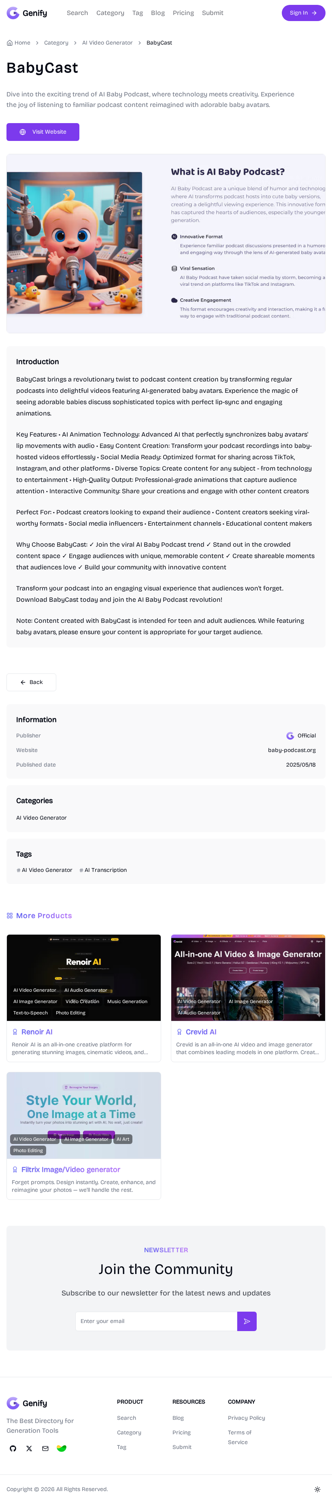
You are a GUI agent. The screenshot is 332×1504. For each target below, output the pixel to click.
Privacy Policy (246, 1418)
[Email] (45, 1448)
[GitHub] (12, 1448)
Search (77, 13)
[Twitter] (29, 1448)
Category (110, 13)
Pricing (183, 13)
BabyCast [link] (159, 42)
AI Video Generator (107, 42)
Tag (137, 13)
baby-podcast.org (292, 750)
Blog (158, 13)
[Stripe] (61, 1448)
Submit (212, 13)
